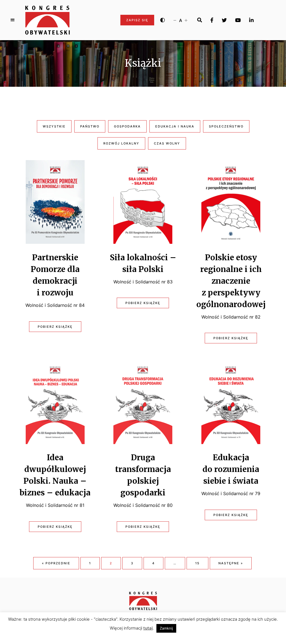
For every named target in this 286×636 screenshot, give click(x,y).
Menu (13, 20)
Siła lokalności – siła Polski (143, 263)
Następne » (230, 563)
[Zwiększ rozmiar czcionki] (186, 20)
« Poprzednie (56, 563)
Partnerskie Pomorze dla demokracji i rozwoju (55, 275)
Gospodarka (127, 126)
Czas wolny (167, 143)
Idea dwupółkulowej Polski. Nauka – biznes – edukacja (55, 475)
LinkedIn (251, 20)
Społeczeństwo (226, 126)
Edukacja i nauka (174, 126)
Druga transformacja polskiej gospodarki (143, 475)
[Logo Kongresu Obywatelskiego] (47, 20)
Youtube (238, 20)
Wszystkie (54, 126)
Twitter (224, 20)
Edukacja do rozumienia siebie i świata (230, 469)
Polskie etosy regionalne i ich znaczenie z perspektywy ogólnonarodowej (231, 280)
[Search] (199, 20)
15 (197, 563)
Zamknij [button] (166, 628)
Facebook (212, 20)
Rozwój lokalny (121, 143)
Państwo (89, 126)
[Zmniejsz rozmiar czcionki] (175, 20)
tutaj (148, 628)
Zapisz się (137, 20)
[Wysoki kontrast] (162, 20)
